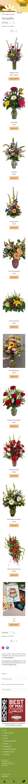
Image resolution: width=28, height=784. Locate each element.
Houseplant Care (7, 746)
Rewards (5, 738)
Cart (21, 780)
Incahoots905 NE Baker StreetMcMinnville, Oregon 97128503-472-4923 (8, 762)
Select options (14, 78)
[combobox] (14, 679)
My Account (6, 743)
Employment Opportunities (9, 741)
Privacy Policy (6, 754)
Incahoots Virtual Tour (8, 732)
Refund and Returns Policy (9, 749)
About (4, 730)
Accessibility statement (8, 751)
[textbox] (14, 679)
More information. (9, 657)
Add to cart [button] (14, 128)
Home (20, 12)
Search (14, 781)
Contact (5, 735)
